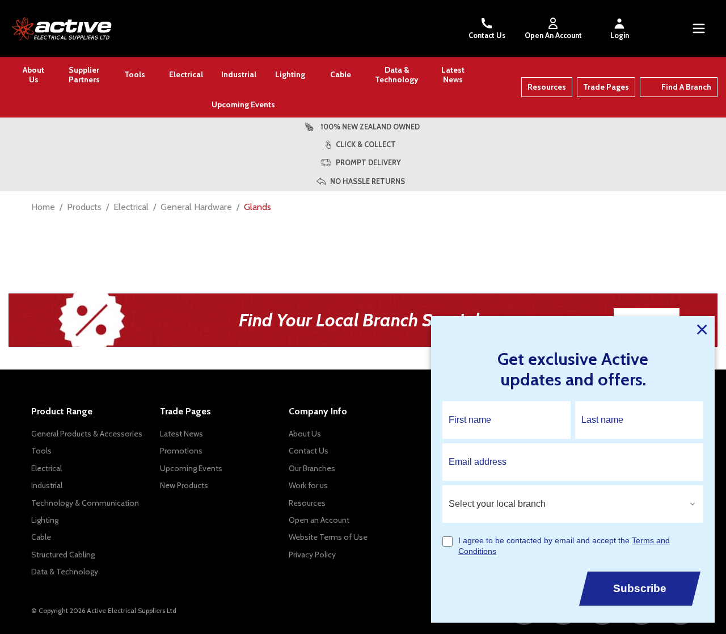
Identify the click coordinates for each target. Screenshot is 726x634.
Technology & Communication (85, 503)
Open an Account (319, 520)
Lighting (290, 74)
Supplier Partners (84, 75)
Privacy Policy (312, 554)
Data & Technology (397, 75)
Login (619, 35)
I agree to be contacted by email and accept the (564, 546)
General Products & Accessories (86, 434)
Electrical (186, 74)
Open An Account (553, 35)
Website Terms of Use (328, 537)
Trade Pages (606, 87)
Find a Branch (686, 87)
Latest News (453, 75)
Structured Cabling (63, 554)
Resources (546, 87)
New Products (184, 485)
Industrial (238, 74)
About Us (33, 75)
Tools (134, 74)
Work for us (308, 485)
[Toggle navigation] (698, 28)
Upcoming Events (243, 104)
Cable (340, 74)
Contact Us (486, 35)
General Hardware (196, 206)
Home (43, 206)
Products (84, 206)
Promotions (181, 451)
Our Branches (312, 468)
